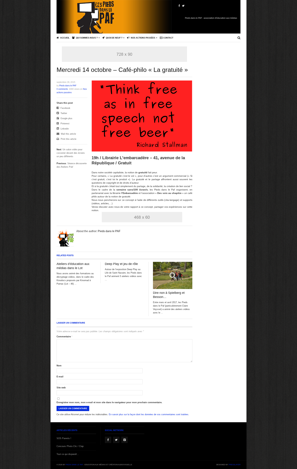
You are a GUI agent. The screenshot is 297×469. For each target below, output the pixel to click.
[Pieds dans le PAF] (116, 27)
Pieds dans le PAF (67, 85)
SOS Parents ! (64, 438)
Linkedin (64, 128)
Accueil (64, 38)
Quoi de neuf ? (113, 38)
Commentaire (64, 336)
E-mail (60, 376)
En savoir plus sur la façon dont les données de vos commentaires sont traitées (148, 414)
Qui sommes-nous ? (86, 38)
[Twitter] (183, 5)
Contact (168, 38)
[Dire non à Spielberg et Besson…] (172, 275)
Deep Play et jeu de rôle (121, 264)
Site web (61, 387)
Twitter (63, 113)
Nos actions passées (142, 38)
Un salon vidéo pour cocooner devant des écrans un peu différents (71, 153)
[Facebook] (179, 5)
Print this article (68, 139)
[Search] (239, 38)
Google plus (66, 118)
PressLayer (234, 465)
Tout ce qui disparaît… (68, 454)
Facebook (65, 108)
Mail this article (68, 134)
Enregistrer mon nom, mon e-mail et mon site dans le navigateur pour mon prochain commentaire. (109, 402)
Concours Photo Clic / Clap (70, 446)
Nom (59, 365)
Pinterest (64, 123)
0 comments (62, 89)
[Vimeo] (124, 440)
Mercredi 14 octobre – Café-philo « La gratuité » (122, 69)
